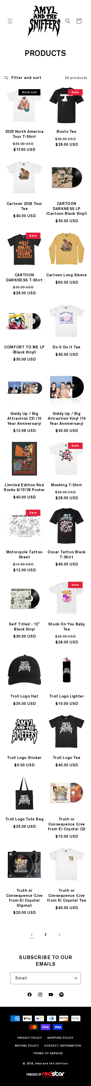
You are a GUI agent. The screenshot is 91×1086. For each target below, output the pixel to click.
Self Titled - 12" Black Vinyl (24, 626)
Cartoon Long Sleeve (66, 275)
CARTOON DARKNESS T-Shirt (24, 277)
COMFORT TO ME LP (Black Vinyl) (24, 349)
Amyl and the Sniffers (51, 1063)
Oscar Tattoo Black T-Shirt (67, 554)
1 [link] (32, 934)
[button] (10, 21)
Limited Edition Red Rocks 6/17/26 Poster (24, 487)
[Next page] (59, 934)
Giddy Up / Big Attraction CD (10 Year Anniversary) (24, 418)
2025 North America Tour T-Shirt (24, 134)
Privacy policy (29, 1038)
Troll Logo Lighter (66, 696)
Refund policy (27, 1045)
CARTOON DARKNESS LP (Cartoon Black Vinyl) (66, 208)
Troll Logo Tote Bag (24, 819)
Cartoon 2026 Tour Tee (24, 206)
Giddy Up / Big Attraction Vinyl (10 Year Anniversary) (67, 418)
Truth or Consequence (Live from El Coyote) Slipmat (24, 898)
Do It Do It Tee (67, 347)
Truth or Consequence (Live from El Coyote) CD (66, 824)
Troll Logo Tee (66, 757)
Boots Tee (66, 131)
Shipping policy (60, 1038)
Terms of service (48, 1053)
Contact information (62, 1045)
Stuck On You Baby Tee (66, 626)
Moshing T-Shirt (66, 485)
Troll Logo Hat (24, 696)
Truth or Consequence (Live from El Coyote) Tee (66, 895)
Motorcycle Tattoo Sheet (24, 554)
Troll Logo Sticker (24, 757)
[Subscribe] (75, 978)
